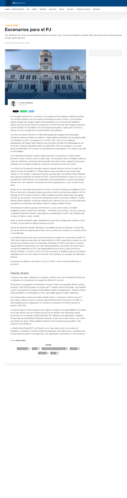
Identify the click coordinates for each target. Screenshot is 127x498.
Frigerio (34, 9)
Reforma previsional (18, 9)
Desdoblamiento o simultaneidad (53, 348)
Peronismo (43, 9)
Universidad (96, 9)
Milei (28, 9)
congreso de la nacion (83, 9)
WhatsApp (23, 111)
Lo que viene (22, 348)
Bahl (53, 353)
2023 (34, 348)
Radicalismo (52, 9)
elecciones (70, 9)
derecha (61, 9)
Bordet (73, 348)
